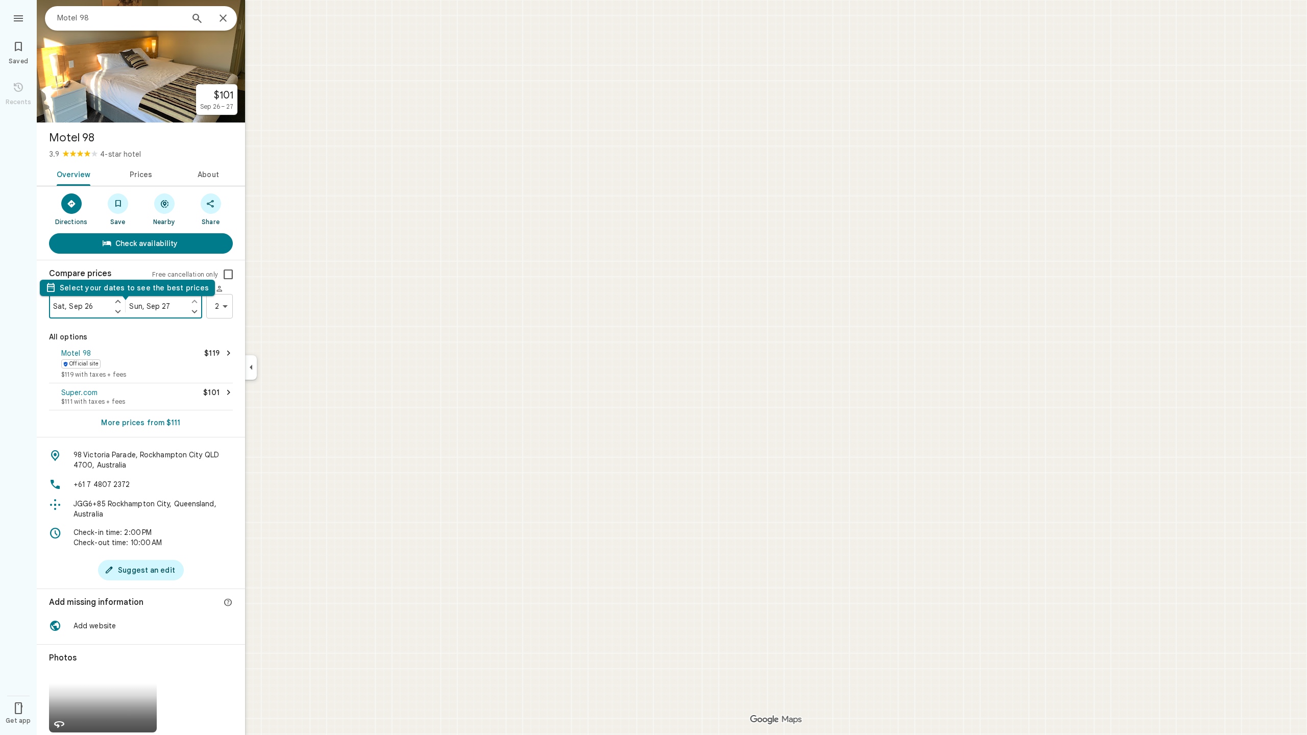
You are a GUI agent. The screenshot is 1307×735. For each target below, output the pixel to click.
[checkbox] (228, 274)
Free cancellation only (185, 274)
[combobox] (120, 18)
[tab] (71, 173)
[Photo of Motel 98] (141, 61)
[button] (141, 364)
